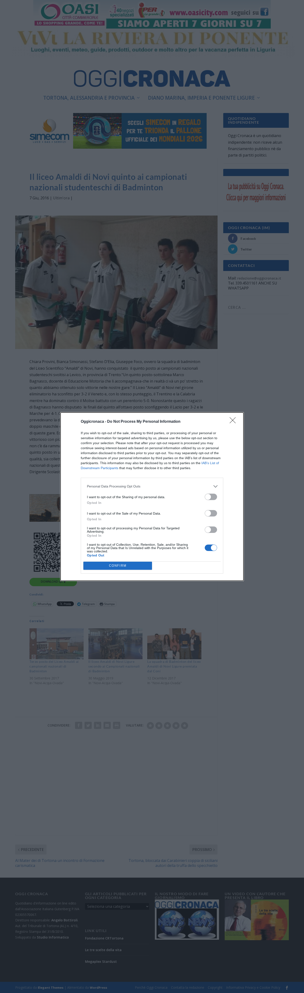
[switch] (211, 497)
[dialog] (152, 497)
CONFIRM (118, 565)
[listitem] (152, 486)
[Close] (234, 421)
